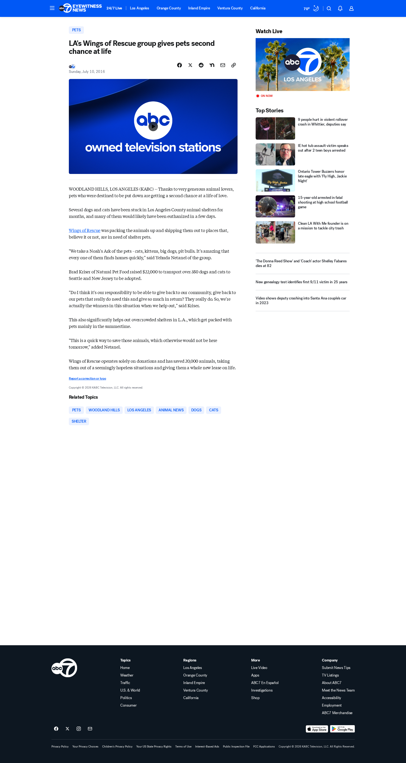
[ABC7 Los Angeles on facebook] (56, 729)
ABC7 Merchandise (337, 713)
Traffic (125, 683)
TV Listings (330, 675)
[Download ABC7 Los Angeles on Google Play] (342, 729)
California (257, 8)
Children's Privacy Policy (117, 746)
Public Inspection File (236, 746)
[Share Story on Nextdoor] (212, 65)
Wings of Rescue (84, 230)
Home (125, 668)
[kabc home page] (64, 667)
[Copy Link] (234, 65)
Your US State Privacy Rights (154, 746)
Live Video (259, 668)
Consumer (128, 705)
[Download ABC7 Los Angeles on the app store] (317, 729)
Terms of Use (183, 746)
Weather (126, 675)
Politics (126, 698)
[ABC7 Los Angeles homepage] (80, 8)
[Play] (303, 64)
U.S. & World (130, 690)
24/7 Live (114, 8)
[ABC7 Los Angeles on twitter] (67, 729)
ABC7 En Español (265, 683)
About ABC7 (332, 683)
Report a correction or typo (87, 378)
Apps (255, 675)
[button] (52, 8)
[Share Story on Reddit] (201, 65)
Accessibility (331, 698)
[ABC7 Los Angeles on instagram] (78, 729)
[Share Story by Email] (223, 65)
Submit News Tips (336, 668)
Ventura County (230, 8)
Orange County (169, 8)
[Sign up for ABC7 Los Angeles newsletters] (90, 729)
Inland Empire (199, 8)
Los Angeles (139, 8)
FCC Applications (264, 746)
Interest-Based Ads (207, 746)
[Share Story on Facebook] (179, 65)
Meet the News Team (338, 690)
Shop (255, 698)
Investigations (262, 690)
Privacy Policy (60, 746)
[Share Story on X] (190, 65)
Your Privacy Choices (85, 746)
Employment (332, 705)
